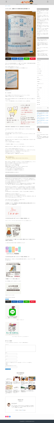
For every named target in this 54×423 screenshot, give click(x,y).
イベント (38, 62)
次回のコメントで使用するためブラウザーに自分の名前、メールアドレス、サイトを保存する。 (19, 362)
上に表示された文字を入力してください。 (11, 365)
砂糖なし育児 (38, 98)
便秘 (37, 85)
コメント (6, 344)
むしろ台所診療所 (26, 421)
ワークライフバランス (40, 75)
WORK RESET (39, 60)
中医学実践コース (39, 79)
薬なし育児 (38, 100)
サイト (6, 359)
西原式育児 (38, 102)
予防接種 (38, 81)
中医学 (38, 77)
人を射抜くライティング (40, 83)
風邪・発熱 (38, 104)
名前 (6, 352)
